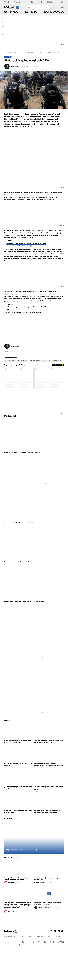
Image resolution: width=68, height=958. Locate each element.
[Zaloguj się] (55, 7)
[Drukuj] (3, 26)
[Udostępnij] (3, 35)
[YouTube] (62, 931)
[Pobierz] (3, 31)
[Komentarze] (3, 22)
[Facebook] (51, 931)
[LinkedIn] (58, 931)
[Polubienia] (3, 18)
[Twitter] (55, 931)
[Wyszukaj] (45, 7)
